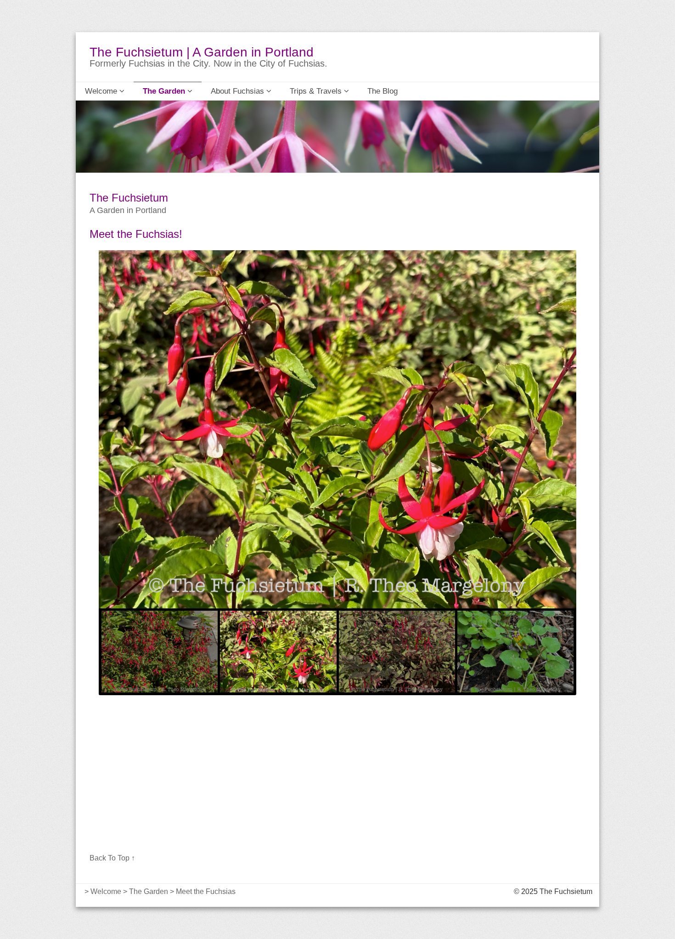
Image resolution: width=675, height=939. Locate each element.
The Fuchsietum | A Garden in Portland (202, 52)
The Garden (165, 91)
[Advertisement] (337, 778)
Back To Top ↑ (112, 858)
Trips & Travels (317, 91)
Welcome (102, 91)
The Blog (382, 91)
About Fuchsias (238, 91)
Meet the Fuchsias (206, 891)
